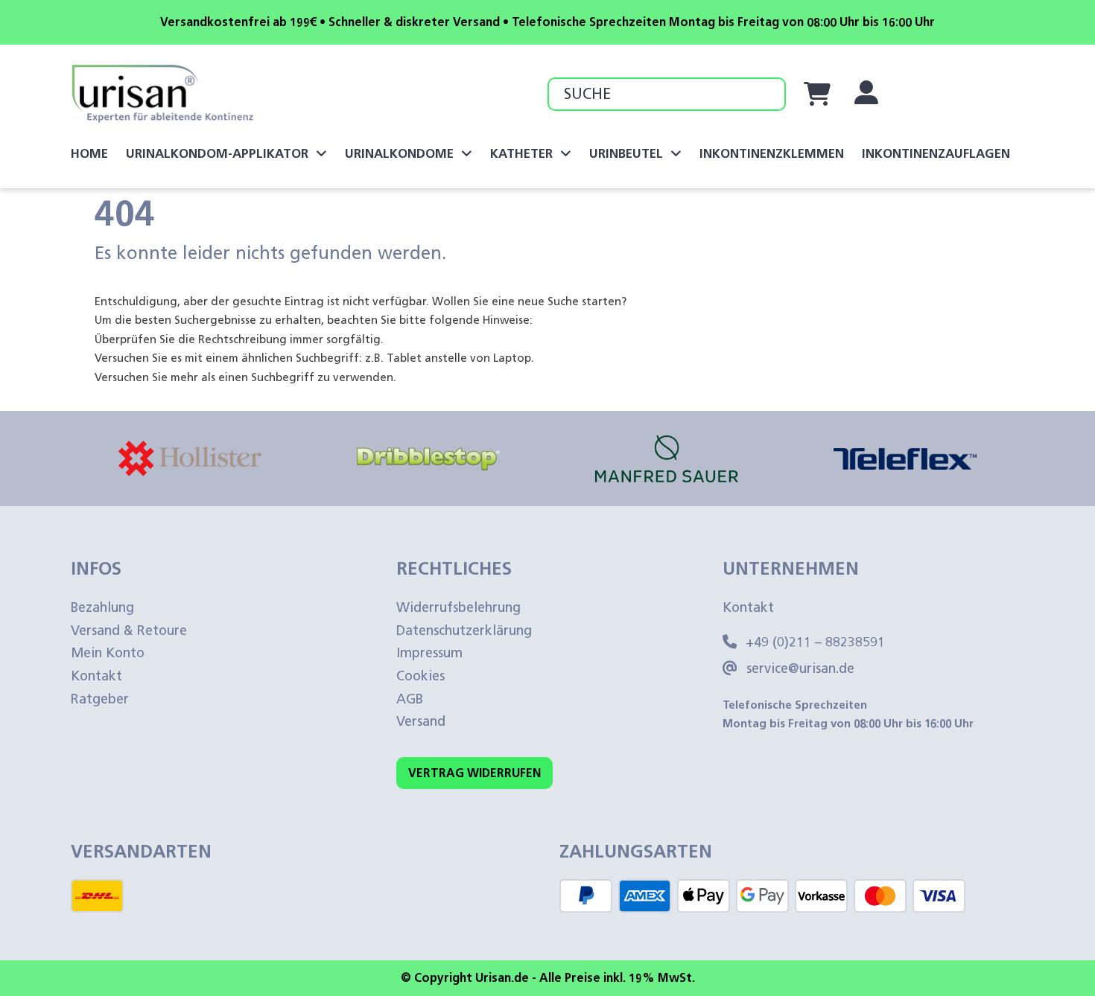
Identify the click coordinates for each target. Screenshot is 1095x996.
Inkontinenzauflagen (936, 153)
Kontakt (96, 676)
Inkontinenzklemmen (771, 153)
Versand (420, 721)
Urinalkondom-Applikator (217, 153)
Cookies (420, 676)
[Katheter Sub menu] (565, 153)
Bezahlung (102, 607)
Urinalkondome (399, 153)
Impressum (429, 653)
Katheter (521, 153)
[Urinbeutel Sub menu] (676, 153)
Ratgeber (100, 699)
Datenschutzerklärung (464, 630)
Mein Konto (108, 653)
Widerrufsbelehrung (458, 607)
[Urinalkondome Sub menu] (466, 153)
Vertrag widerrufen (474, 773)
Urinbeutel (626, 153)
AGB (409, 699)
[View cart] (817, 94)
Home (89, 153)
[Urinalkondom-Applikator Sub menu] (321, 153)
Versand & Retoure (129, 630)
